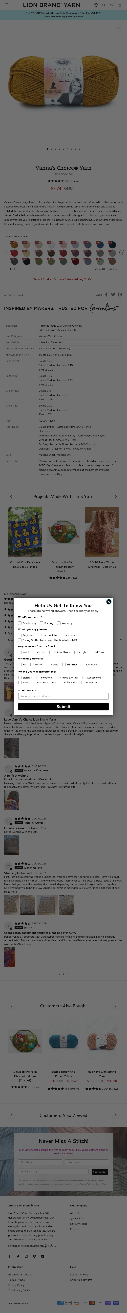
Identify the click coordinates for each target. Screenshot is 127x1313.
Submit (64, 706)
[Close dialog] (108, 601)
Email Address (27, 690)
